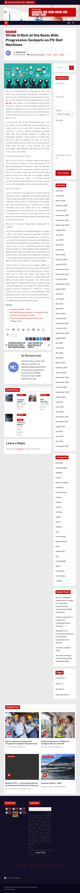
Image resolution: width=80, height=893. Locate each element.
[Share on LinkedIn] (23, 330)
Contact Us (60, 678)
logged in (20, 449)
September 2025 (62, 225)
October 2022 (61, 387)
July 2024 (59, 294)
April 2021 (59, 441)
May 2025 (59, 245)
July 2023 (59, 343)
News (58, 546)
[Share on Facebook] (13, 330)
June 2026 (60, 196)
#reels (49, 55)
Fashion (59, 497)
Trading (59, 581)
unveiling (58, 12)
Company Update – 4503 (20, 309)
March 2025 (60, 254)
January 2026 (61, 210)
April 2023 (60, 358)
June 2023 (60, 348)
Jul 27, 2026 (48, 747)
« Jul (30, 859)
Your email (60, 97)
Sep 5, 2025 (44, 404)
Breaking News (11, 31)
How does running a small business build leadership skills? (64, 658)
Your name (60, 83)
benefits (51, 12)
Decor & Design (62, 482)
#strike (62, 55)
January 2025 (61, 264)
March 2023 (60, 363)
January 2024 (61, 318)
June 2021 (59, 436)
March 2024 (60, 313)
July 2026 (59, 191)
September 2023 (62, 333)
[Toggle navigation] (68, 22)
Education (60, 487)
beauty (43, 15)
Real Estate (60, 551)
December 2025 (62, 215)
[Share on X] (18, 330)
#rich (55, 55)
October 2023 (61, 328)
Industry (59, 527)
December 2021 (62, 417)
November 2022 (62, 382)
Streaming (60, 571)
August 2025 (61, 230)
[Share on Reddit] (38, 330)
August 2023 (60, 338)
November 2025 (62, 220)
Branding (59, 463)
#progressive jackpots (37, 55)
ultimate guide (37, 12)
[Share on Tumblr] (43, 330)
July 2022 (59, 402)
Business (59, 473)
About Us (59, 683)
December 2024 (62, 269)
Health (58, 517)
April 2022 (60, 412)
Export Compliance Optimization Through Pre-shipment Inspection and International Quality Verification (21, 743)
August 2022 (60, 397)
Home (58, 522)
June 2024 (60, 299)
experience (35, 15)
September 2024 (62, 284)
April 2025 (60, 250)
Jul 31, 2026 (12, 747)
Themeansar (10, 889)
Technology (60, 576)
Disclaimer (60, 689)
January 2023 (61, 372)
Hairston (22, 747)
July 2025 (59, 235)
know (45, 12)
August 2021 (60, 426)
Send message (63, 173)
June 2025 (60, 240)
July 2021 (59, 431)
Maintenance (61, 541)
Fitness (58, 507)
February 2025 (61, 259)
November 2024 (62, 274)
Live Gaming (60, 536)
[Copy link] (14, 335)
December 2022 (62, 377)
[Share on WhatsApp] (28, 330)
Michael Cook (21, 52)
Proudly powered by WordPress (15, 887)
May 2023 (59, 353)
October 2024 (61, 279)
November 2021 (62, 421)
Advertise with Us (63, 695)
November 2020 (62, 446)
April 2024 (60, 308)
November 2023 (62, 323)
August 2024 (61, 289)
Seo (57, 556)
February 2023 (61, 367)
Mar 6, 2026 (21, 404)
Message (59, 120)
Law (57, 532)
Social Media (61, 561)
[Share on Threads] (7, 335)
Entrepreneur (61, 492)
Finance (20, 420)
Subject (59, 110)
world (65, 12)
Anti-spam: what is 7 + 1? (64, 156)
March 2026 (60, 200)
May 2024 (59, 304)
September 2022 (62, 392)
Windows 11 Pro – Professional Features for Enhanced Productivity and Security (64, 637)
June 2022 (60, 407)
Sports (58, 566)
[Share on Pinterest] (33, 330)
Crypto (58, 478)
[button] (73, 22)
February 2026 (61, 205)
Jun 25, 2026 (13, 789)
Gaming (59, 512)
